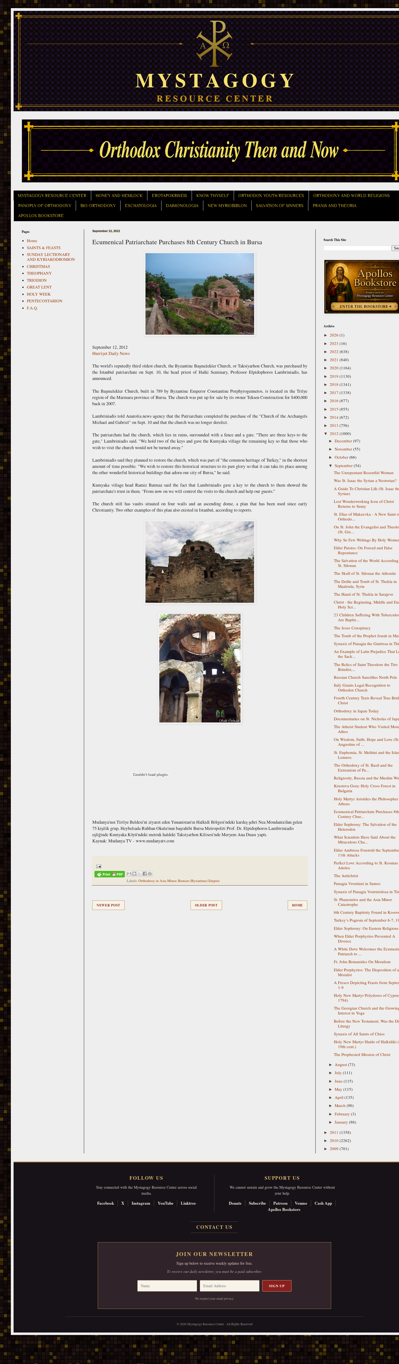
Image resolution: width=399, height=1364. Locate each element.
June (339, 1081)
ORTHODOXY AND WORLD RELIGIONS (351, 195)
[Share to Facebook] (144, 873)
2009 (335, 1148)
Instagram (141, 1203)
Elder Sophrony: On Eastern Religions (366, 928)
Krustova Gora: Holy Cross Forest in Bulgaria (364, 788)
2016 (335, 400)
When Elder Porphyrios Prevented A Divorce (364, 938)
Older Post (206, 905)
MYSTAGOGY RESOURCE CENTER (52, 195)
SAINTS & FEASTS (44, 247)
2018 (335, 384)
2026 (335, 335)
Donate (235, 1203)
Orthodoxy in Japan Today (356, 710)
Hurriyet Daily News (111, 353)
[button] (14, 1339)
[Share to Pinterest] (150, 873)
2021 (335, 359)
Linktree (188, 1203)
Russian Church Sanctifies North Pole (365, 677)
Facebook (105, 1203)
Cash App (323, 1203)
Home (297, 905)
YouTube (165, 1203)
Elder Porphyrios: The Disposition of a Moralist (366, 972)
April (339, 1097)
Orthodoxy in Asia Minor (157, 880)
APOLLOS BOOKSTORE (41, 215)
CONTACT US (214, 1226)
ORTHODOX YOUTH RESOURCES (271, 195)
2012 (335, 433)
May (339, 1089)
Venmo (301, 1203)
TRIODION (37, 280)
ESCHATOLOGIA (141, 205)
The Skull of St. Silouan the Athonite (365, 573)
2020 (335, 367)
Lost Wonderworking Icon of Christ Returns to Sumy (364, 504)
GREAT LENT (39, 287)
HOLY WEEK (39, 294)
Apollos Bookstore (284, 1209)
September (344, 465)
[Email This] (129, 873)
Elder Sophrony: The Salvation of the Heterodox (365, 826)
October (342, 457)
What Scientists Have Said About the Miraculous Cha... (365, 839)
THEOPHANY (39, 273)
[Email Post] (97, 865)
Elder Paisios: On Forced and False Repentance (363, 550)
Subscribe (257, 1203)
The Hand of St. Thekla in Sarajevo (363, 594)
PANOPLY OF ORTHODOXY (44, 205)
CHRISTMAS (38, 266)
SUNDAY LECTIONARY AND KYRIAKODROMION (51, 257)
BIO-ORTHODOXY (98, 205)
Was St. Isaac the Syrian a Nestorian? (365, 480)
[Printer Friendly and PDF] (109, 875)
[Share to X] (139, 873)
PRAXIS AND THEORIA (334, 205)
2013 (335, 425)
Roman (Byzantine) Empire (199, 880)
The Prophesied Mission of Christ (362, 1054)
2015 (335, 409)
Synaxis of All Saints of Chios (359, 1033)
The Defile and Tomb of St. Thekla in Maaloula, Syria (365, 584)
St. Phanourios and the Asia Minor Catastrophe (363, 902)
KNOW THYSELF (212, 195)
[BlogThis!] (134, 873)
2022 (335, 351)
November (344, 449)
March (341, 1105)
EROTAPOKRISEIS (169, 195)
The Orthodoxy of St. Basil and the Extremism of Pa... (363, 767)
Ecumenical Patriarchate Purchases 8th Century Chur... (366, 814)
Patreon (280, 1203)
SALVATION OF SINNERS (279, 205)
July (339, 1072)
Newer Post (108, 905)
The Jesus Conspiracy (352, 627)
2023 (335, 343)
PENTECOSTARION (44, 300)
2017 (335, 392)
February (343, 1113)
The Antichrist (346, 875)
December (344, 440)
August (341, 1064)
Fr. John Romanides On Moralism (362, 961)
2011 (335, 1132)
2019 (335, 376)
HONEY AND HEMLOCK (119, 195)
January (342, 1122)
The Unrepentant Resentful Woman (364, 472)
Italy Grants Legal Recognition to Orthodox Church (362, 687)
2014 (335, 417)
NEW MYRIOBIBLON (227, 205)
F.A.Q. (32, 307)
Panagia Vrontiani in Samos (357, 883)
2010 (335, 1140)
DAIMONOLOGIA (182, 205)
